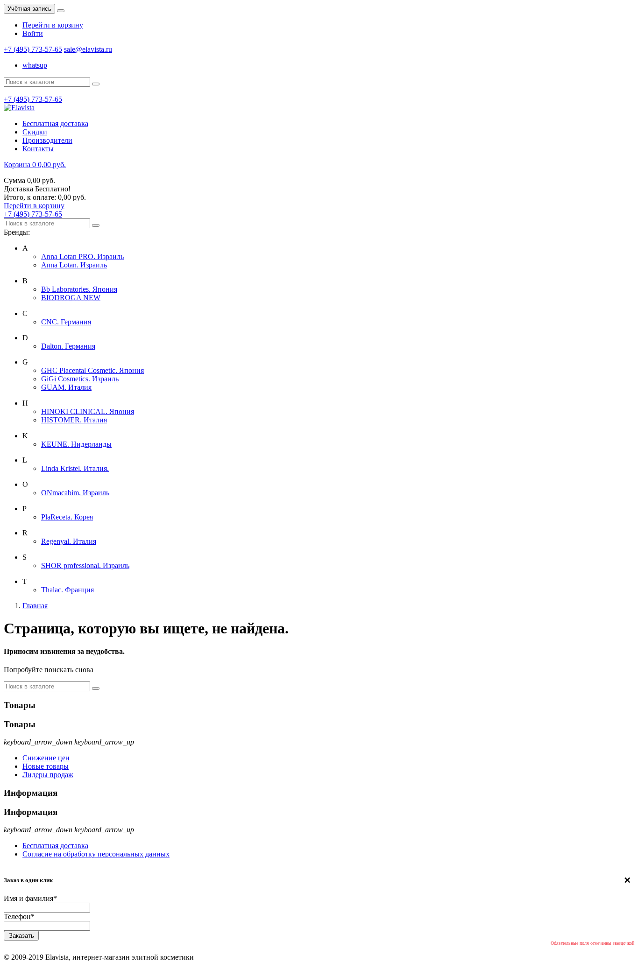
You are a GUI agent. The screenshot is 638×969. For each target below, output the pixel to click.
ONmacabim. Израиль (75, 493)
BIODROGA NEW (70, 298)
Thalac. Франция (67, 590)
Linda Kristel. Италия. (75, 468)
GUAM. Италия (66, 387)
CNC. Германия (66, 322)
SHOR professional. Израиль (85, 565)
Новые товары (45, 766)
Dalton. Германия (68, 346)
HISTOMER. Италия (74, 420)
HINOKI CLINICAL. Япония (87, 411)
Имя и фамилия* (30, 898)
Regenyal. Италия (68, 541)
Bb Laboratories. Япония (79, 289)
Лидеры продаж (47, 775)
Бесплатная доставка (55, 846)
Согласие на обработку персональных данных (96, 854)
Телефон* (19, 916)
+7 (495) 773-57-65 (33, 49)
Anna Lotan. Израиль (74, 265)
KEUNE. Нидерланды (76, 444)
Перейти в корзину (52, 25)
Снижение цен (46, 758)
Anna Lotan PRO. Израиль (82, 256)
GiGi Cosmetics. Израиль (80, 379)
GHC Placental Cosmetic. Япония (92, 370)
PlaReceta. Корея (67, 517)
